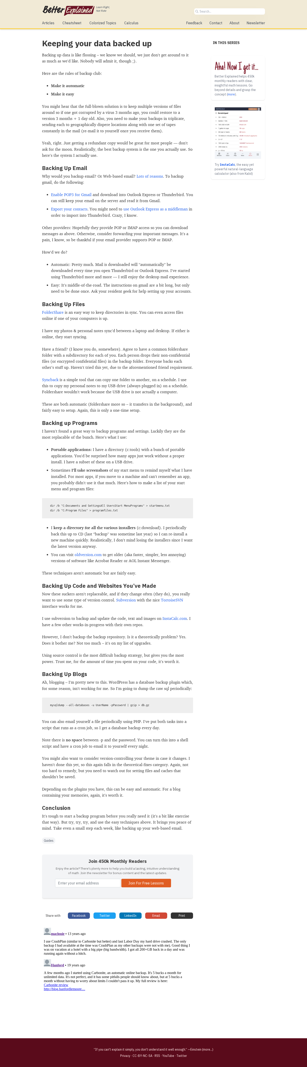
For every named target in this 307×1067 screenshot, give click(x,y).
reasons (156, 176)
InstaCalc (227, 165)
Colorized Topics (102, 23)
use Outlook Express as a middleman (155, 208)
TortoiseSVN (172, 599)
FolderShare (53, 312)
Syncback (50, 379)
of (147, 176)
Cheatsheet (71, 23)
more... (207, 1049)
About (234, 23)
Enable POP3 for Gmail (71, 194)
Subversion (126, 599)
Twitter (104, 916)
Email (156, 916)
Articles (48, 23)
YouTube (168, 1056)
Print (182, 916)
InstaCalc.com (174, 618)
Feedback (194, 23)
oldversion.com (88, 554)
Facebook (79, 916)
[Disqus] (117, 982)
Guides (48, 841)
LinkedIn (130, 916)
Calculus (131, 23)
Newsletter (256, 23)
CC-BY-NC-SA (142, 1056)
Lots (140, 176)
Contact (215, 23)
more (231, 94)
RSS (157, 1056)
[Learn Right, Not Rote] (68, 10)
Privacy (125, 1056)
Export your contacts (69, 208)
